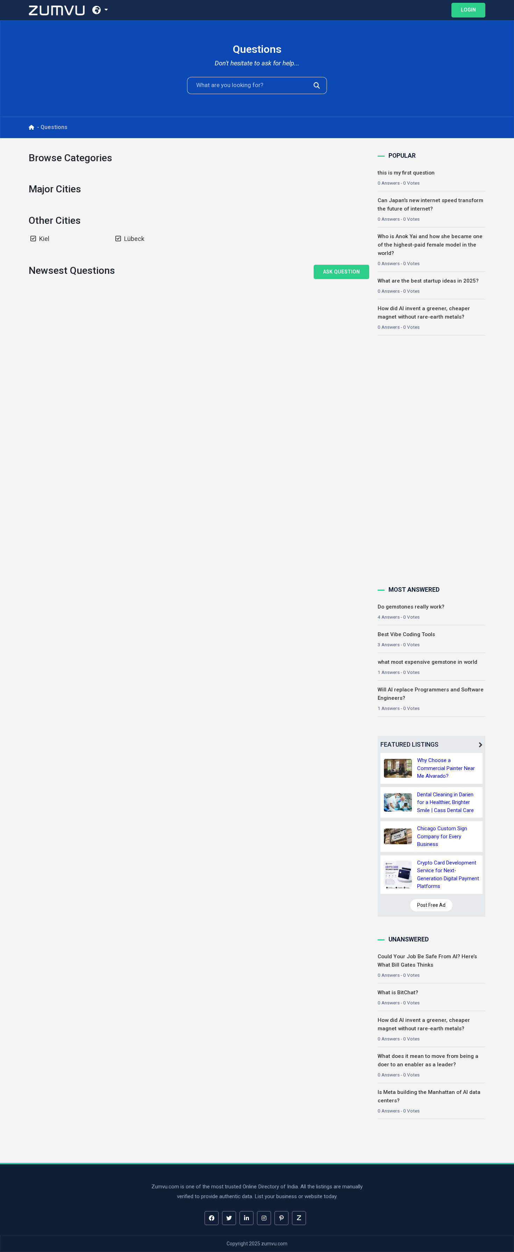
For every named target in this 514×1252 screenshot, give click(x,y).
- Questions (52, 127)
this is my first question (406, 173)
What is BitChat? (398, 992)
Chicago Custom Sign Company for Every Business (442, 836)
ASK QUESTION (341, 272)
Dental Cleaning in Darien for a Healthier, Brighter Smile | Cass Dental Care (445, 802)
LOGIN (468, 10)
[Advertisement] (430, 459)
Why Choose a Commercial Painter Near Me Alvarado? (446, 768)
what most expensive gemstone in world (427, 662)
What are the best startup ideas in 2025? (428, 281)
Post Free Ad (431, 905)
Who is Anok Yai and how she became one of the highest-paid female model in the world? (430, 244)
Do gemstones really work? (411, 607)
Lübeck (134, 238)
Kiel (44, 238)
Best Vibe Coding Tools (406, 634)
